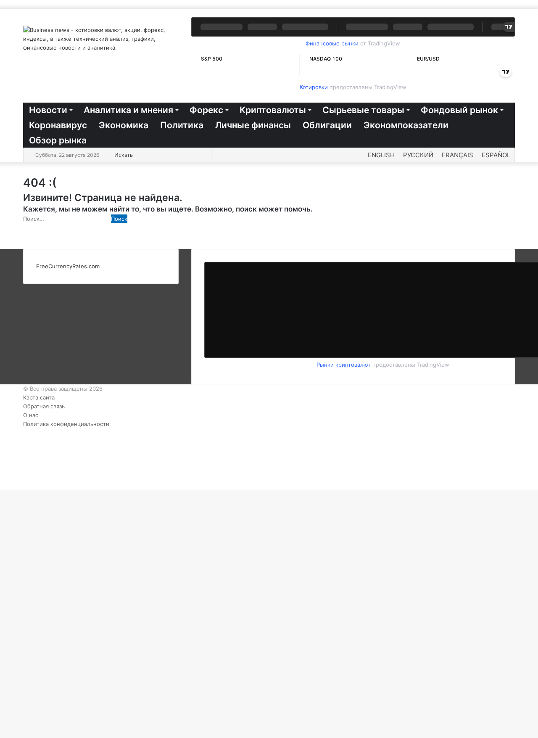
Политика (181, 125)
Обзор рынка (58, 140)
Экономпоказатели (406, 125)
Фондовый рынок (459, 110)
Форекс (206, 110)
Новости (48, 110)
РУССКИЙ (418, 155)
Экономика (123, 125)
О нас (30, 415)
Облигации (327, 125)
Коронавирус (58, 125)
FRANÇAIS (457, 155)
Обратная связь (44, 406)
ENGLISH (381, 155)
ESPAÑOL (496, 155)
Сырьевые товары (363, 110)
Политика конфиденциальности (66, 424)
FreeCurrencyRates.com (68, 266)
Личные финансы (253, 125)
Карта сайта (39, 397)
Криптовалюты (273, 110)
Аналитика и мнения (128, 110)
